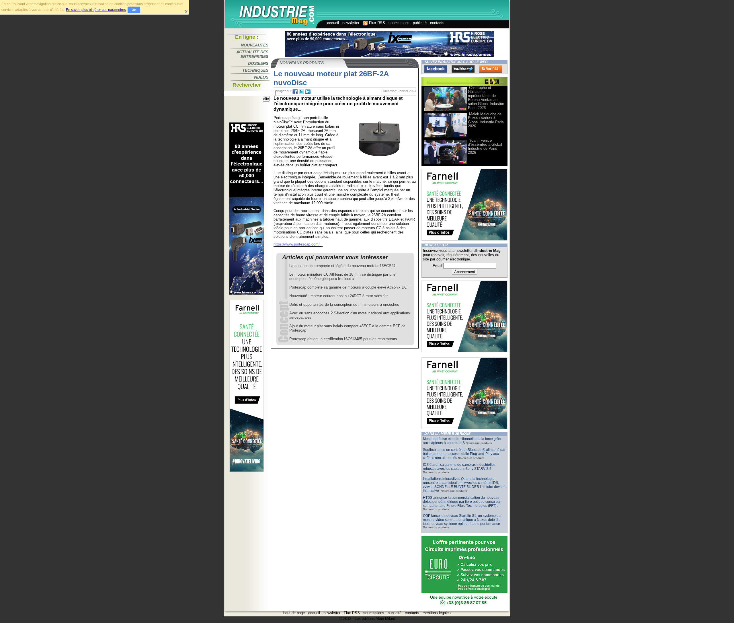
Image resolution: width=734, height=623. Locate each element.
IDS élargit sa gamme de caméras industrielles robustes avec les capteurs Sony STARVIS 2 (459, 467)
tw (301, 92)
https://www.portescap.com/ (297, 244)
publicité (420, 23)
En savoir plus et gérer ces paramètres (96, 10)
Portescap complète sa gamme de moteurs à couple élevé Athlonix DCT (349, 287)
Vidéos (260, 77)
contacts (437, 23)
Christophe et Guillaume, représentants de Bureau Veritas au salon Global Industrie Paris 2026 (486, 97)
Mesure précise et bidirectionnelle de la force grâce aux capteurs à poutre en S (463, 441)
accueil (333, 23)
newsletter (350, 23)
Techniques (255, 70)
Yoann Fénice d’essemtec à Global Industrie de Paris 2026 (485, 146)
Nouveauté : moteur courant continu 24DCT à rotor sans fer (338, 296)
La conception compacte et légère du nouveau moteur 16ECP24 (342, 266)
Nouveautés (254, 45)
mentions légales (437, 613)
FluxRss (490, 69)
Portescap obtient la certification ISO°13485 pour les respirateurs (343, 339)
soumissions (399, 23)
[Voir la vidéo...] (445, 110)
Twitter (463, 69)
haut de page (294, 613)
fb (295, 92)
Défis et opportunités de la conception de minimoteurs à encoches (344, 304)
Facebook (435, 69)
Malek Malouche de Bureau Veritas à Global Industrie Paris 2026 (486, 120)
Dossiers (258, 63)
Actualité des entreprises (252, 54)
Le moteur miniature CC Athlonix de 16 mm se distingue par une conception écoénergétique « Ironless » (342, 276)
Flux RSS (376, 23)
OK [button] (134, 9)
